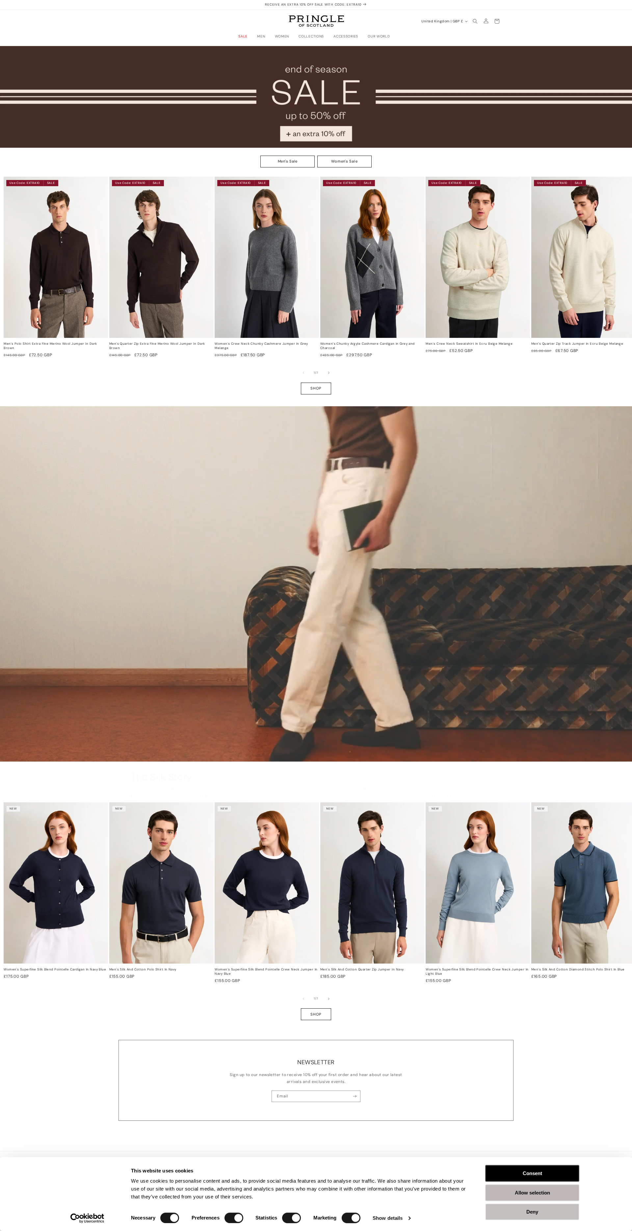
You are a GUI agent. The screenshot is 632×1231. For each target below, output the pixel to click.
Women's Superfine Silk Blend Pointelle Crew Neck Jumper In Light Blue (477, 971)
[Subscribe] (354, 1096)
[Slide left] (303, 373)
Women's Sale (344, 161)
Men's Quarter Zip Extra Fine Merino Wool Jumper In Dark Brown (157, 346)
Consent (532, 1173)
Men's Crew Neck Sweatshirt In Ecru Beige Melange (469, 344)
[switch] (233, 1218)
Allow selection (532, 1192)
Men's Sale (288, 161)
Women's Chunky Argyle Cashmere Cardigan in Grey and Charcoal (367, 346)
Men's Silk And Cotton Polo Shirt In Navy (142, 969)
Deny (532, 1212)
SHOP (316, 388)
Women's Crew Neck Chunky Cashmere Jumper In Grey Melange (261, 346)
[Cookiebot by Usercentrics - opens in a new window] (87, 1218)
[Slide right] (329, 373)
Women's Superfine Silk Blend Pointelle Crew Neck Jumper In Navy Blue (266, 971)
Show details (388, 1218)
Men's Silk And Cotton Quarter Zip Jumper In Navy (362, 969)
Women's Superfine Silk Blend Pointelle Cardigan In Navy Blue (55, 969)
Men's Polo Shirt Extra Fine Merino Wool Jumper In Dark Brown (50, 346)
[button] (244, 36)
